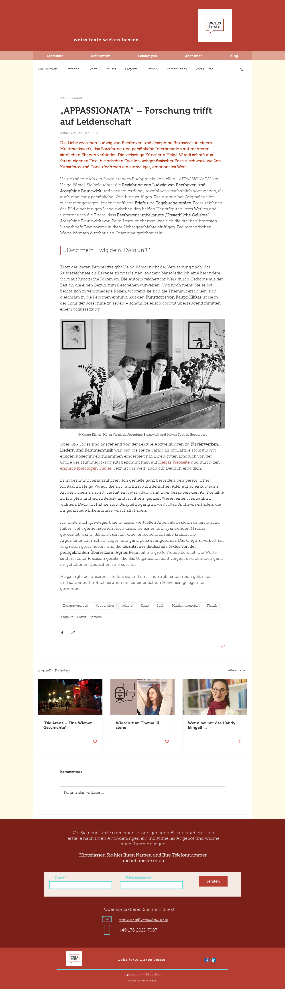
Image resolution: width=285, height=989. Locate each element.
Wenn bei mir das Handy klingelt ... (211, 725)
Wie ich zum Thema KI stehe (137, 725)
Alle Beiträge (48, 69)
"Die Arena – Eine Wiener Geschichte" (67, 725)
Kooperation (105, 605)
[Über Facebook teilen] (62, 632)
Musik (111, 69)
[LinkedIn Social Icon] (214, 960)
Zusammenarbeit (75, 605)
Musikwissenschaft (186, 605)
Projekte (131, 69)
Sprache (73, 69)
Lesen (93, 69)
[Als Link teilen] (73, 632)
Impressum (131, 974)
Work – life (204, 69)
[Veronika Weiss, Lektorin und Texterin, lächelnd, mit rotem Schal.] (215, 697)
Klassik (212, 605)
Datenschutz (153, 974)
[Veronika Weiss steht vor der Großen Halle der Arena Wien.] (70, 697)
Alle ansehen (237, 670)
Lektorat (127, 605)
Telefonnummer (138, 877)
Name (59, 877)
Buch (160, 605)
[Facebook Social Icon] (206, 960)
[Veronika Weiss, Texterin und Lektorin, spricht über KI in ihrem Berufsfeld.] (142, 697)
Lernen (152, 69)
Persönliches (177, 69)
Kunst (145, 605)
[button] (241, 69)
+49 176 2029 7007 (138, 930)
